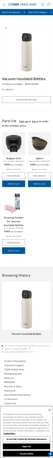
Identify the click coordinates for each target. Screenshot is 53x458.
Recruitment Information (17, 394)
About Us (9, 377)
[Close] (49, 410)
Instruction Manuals (26, 99)
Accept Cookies (26, 453)
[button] (4, 4)
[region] (26, 432)
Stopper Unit (13, 158)
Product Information (15, 360)
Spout (39, 158)
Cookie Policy (9, 433)
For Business (11, 398)
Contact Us (10, 403)
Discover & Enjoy (13, 386)
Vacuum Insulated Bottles (16, 349)
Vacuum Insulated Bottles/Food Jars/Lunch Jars (29, 345)
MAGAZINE (9, 382)
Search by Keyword (11, 12)
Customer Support (14, 365)
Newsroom (10, 390)
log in (35, 121)
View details (13, 175)
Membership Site (13, 373)
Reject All (26, 446)
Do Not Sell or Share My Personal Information (26, 439)
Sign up (23, 121)
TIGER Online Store (14, 369)
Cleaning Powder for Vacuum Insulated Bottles (14, 221)
